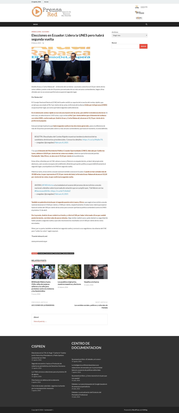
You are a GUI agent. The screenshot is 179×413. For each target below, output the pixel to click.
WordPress (135, 410)
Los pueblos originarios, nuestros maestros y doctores (69, 283)
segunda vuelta (68, 253)
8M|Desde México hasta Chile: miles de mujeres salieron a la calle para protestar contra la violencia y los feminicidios (42, 286)
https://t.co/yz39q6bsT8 (93, 139)
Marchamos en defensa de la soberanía (45, 380)
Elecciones (45, 31)
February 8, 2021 (61, 142)
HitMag (144, 410)
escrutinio (58, 253)
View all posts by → (40, 321)
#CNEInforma (48, 185)
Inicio (35, 24)
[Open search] (146, 24)
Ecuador (41, 253)
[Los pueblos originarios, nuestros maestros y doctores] (69, 272)
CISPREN (38, 346)
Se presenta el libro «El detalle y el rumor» (86, 359)
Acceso (46, 2)
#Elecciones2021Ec (42, 191)
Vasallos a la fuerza (91, 282)
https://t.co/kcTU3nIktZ (60, 191)
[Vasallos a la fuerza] (96, 272)
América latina (36, 31)
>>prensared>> (48, 410)
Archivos (115, 32)
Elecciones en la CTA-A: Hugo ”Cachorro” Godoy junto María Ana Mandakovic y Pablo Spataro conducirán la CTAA (49, 355)
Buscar (114, 43)
